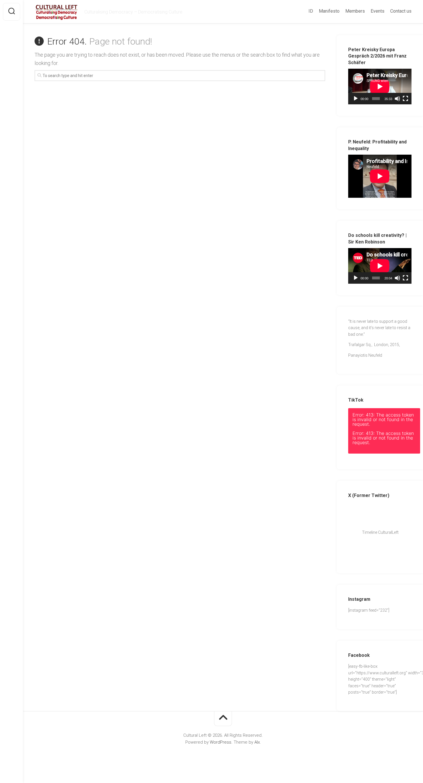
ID (310, 11)
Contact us (400, 11)
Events (377, 11)
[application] (379, 86)
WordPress (220, 742)
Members (355, 11)
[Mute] (397, 98)
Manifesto (329, 11)
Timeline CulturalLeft (378, 532)
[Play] (356, 98)
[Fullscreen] (405, 98)
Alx (257, 742)
